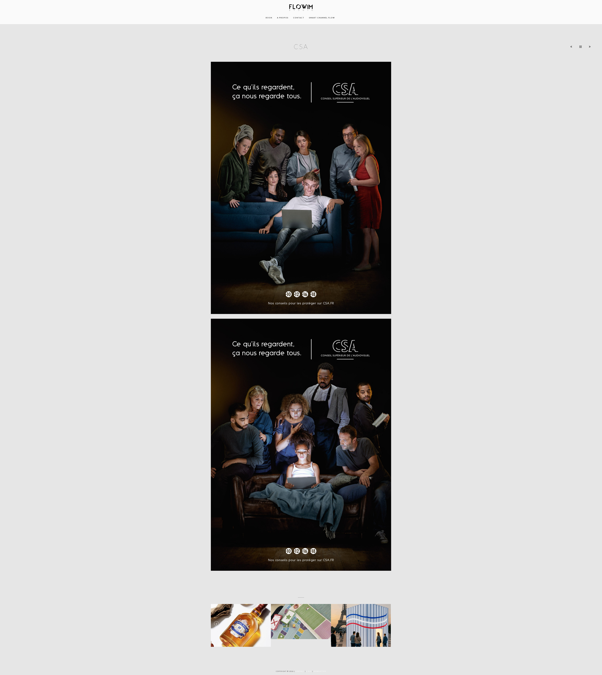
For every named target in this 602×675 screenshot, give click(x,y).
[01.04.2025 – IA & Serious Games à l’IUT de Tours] (301, 621)
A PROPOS (282, 18)
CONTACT (298, 18)
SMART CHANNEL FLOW (322, 18)
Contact (300, 671)
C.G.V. (309, 671)
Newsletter (320, 671)
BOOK (269, 18)
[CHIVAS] (241, 625)
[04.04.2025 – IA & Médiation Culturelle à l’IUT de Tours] (361, 625)
